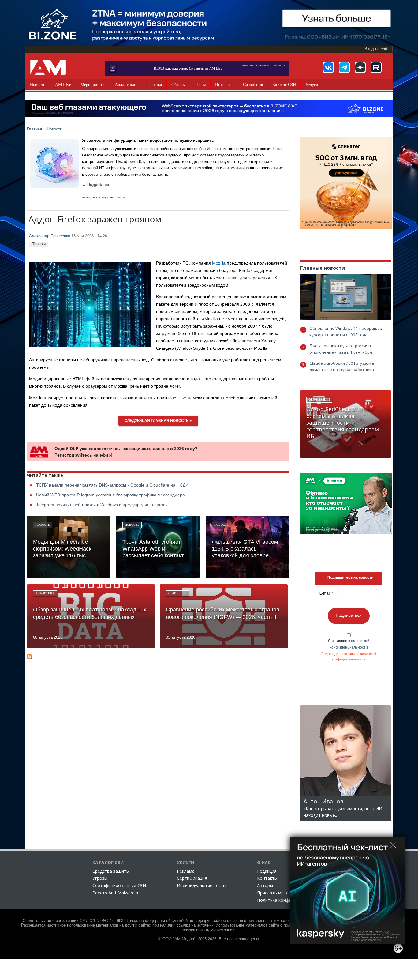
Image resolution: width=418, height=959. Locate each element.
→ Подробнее (95, 184)
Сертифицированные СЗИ (119, 885)
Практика (153, 84)
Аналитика (125, 84)
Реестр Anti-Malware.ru (116, 893)
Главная (34, 129)
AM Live (63, 84)
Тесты (200, 84)
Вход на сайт (376, 49)
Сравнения (253, 84)
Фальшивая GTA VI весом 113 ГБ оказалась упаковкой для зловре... (245, 548)
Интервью (224, 84)
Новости (38, 84)
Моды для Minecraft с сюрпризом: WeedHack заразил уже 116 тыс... (62, 548)
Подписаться (349, 615)
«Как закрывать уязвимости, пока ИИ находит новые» (343, 808)
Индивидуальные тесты (201, 885)
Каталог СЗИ (284, 84)
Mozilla (219, 263)
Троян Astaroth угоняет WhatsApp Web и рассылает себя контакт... (155, 548)
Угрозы (99, 878)
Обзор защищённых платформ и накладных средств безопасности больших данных (89, 613)
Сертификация (192, 878)
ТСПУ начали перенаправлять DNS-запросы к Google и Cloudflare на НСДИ (112, 485)
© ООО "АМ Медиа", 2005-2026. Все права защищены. (209, 939)
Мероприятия (92, 84)
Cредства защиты (110, 871)
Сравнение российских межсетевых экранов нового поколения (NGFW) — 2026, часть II (222, 613)
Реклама (186, 871)
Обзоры (178, 84)
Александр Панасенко (49, 236)
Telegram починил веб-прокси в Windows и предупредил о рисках (102, 504)
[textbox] (350, 577)
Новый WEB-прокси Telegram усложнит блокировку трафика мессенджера (110, 494)
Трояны (39, 244)
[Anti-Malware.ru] (48, 67)
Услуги (311, 84)
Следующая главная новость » (158, 421)
